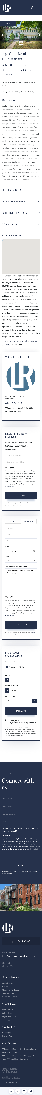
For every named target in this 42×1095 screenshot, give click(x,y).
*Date (7, 546)
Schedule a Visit (28, 521)
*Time (7, 556)
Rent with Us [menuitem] (7, 1009)
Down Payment (11, 686)
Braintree (33, 341)
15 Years (22, 667)
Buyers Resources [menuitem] (9, 1016)
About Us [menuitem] (6, 1020)
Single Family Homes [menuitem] (10, 990)
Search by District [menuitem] (9, 996)
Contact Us (9, 415)
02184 (6, 344)
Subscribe (21, 495)
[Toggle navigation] (38, 8)
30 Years (12, 667)
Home (4, 341)
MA (18, 341)
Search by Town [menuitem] (8, 993)
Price (7, 675)
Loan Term (10, 661)
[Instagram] (11, 966)
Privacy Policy (9, 486)
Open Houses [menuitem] (7, 983)
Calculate (21, 711)
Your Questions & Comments (16, 566)
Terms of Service (15, 635)
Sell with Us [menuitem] (7, 1013)
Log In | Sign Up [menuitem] (8, 1036)
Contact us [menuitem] (6, 1033)
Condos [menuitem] (5, 986)
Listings (12, 341)
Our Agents (17, 415)
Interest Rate (11, 696)
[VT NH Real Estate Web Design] (21, 1071)
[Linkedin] (7, 966)
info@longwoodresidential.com (19, 956)
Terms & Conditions (10, 1083)
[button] (4, 35)
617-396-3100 (14, 403)
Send (21, 865)
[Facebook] (3, 966)
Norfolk (25, 341)
